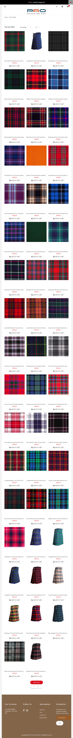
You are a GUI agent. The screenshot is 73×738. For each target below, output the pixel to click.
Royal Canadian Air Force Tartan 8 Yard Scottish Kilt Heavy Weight (22, 213)
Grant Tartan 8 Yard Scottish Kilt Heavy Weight (17, 404)
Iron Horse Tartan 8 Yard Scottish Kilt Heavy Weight (19, 366)
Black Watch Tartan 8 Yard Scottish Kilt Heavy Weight (19, 99)
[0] (68, 7)
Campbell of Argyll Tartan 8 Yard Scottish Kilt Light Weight (20, 595)
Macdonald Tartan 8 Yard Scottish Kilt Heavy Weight (19, 137)
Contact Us (43, 715)
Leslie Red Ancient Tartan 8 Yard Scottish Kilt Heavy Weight (43, 328)
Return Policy (43, 717)
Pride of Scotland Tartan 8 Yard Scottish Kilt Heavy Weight (20, 251)
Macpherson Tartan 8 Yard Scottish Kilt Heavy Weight (41, 290)
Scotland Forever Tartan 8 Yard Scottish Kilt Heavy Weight (20, 175)
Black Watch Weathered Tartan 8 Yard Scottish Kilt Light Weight (22, 671)
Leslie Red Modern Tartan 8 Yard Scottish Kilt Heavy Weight (21, 328)
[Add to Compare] (22, 33)
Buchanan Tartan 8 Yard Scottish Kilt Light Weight (18, 633)
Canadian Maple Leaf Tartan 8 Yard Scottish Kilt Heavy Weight (21, 480)
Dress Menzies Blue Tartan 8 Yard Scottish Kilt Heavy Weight (43, 442)
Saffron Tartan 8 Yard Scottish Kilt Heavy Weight (40, 175)
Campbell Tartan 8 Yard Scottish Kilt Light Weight (40, 61)
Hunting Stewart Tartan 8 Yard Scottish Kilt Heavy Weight (42, 366)
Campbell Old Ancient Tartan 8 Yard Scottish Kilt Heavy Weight (43, 480)
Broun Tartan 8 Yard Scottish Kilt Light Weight (39, 633)
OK (60, 723)
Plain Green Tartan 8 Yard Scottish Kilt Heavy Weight (41, 251)
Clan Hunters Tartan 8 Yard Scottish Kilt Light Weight (41, 557)
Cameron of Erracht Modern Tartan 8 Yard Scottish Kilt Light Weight (45, 595)
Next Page (37, 682)
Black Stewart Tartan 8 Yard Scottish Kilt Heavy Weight (41, 137)
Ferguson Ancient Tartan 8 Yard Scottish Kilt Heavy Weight (42, 404)
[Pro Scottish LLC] (36, 12)
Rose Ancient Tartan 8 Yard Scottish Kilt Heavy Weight (41, 213)
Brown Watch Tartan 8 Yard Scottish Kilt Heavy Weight (19, 518)
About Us (42, 710)
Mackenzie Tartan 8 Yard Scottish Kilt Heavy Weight (18, 290)
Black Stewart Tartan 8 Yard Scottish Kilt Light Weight (41, 671)
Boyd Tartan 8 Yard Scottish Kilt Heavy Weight (39, 518)
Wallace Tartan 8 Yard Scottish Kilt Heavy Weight (40, 99)
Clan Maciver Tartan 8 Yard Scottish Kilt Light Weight (19, 557)
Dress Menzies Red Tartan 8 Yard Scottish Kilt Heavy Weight (21, 442)
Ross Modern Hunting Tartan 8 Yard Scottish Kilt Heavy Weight (22, 61)
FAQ (41, 712)
